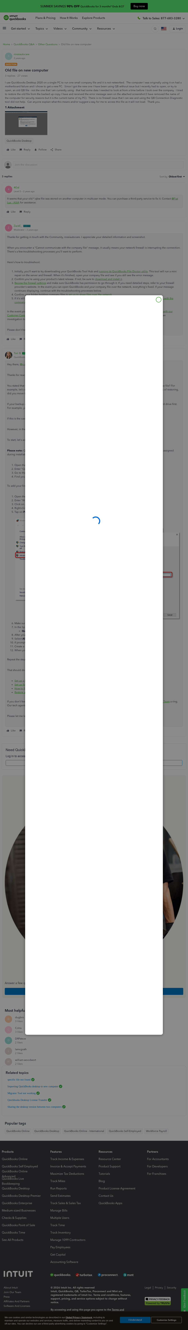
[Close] (158, 299)
